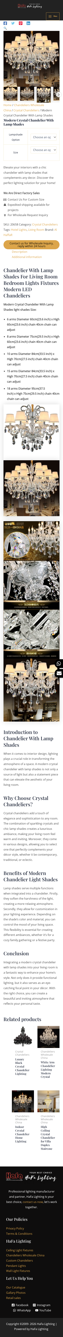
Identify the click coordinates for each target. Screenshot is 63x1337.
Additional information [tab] (27, 257)
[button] (31, 28)
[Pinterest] (20, 23)
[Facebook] (5, 23)
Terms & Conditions (19, 1234)
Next (58, 94)
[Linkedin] (28, 23)
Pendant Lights (16, 1266)
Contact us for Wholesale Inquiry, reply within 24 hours (31, 244)
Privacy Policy (15, 1228)
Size (15, 152)
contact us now (33, 1202)
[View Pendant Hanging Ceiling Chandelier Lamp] (11, 94)
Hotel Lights (19, 230)
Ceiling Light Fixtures (19, 1250)
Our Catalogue (15, 1287)
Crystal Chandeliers (26, 110)
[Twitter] (13, 23)
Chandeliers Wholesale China (25, 1255)
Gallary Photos (16, 1293)
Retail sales (13, 1298)
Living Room (36, 230)
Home (8, 105)
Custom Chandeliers (19, 1260)
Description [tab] (19, 252)
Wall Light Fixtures (18, 1271)
